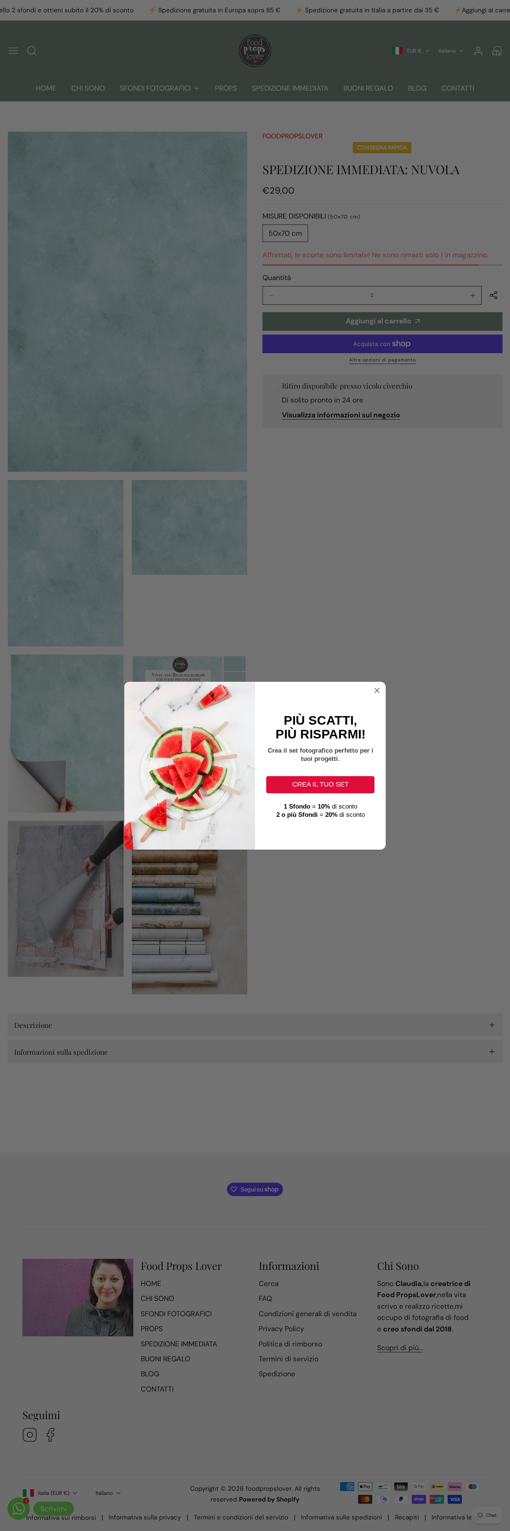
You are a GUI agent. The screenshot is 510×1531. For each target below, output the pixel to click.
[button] (377, 690)
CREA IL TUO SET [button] (320, 784)
